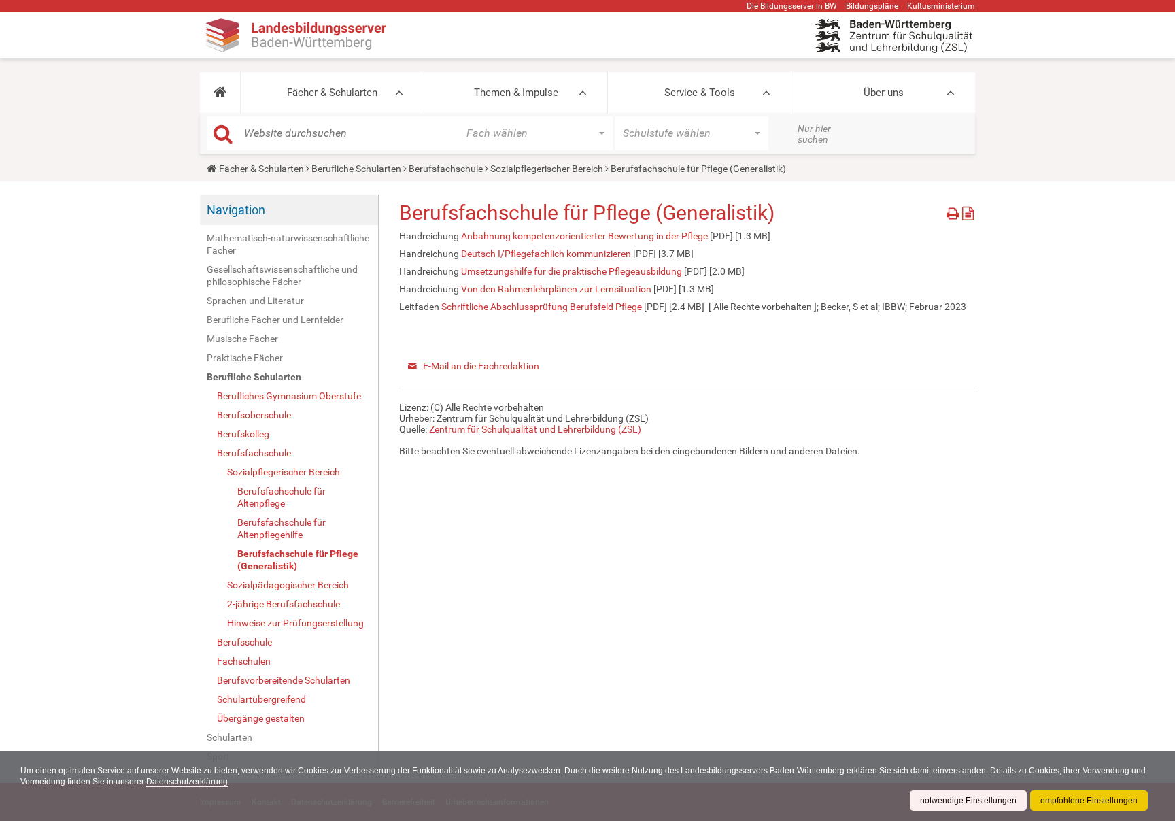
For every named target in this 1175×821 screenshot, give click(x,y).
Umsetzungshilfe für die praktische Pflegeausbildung (571, 271)
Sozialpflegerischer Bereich (546, 168)
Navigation (236, 210)
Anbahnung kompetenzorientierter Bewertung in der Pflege (584, 236)
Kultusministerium (941, 6)
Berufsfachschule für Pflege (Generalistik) (297, 559)
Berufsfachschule (446, 168)
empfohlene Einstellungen (1089, 800)
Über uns (884, 92)
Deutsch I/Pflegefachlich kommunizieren (546, 253)
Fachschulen (244, 661)
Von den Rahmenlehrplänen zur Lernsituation (556, 289)
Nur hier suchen (814, 134)
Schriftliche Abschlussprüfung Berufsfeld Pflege (541, 306)
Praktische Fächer (245, 357)
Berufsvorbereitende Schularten (283, 680)
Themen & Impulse (516, 92)
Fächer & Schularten (332, 92)
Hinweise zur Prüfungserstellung (295, 623)
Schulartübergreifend (261, 699)
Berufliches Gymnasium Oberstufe (289, 395)
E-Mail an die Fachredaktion (481, 366)
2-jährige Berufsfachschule (283, 604)
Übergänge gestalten (261, 718)
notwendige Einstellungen (968, 800)
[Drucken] (954, 211)
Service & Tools (699, 92)
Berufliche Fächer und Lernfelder (275, 319)
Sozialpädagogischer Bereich (288, 585)
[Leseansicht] (968, 211)
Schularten (229, 737)
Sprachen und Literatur (255, 300)
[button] (220, 92)
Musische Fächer (242, 338)
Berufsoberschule (254, 414)
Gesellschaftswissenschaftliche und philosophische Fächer (282, 275)
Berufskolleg (243, 434)
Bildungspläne (872, 6)
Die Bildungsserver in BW (792, 6)
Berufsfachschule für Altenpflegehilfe (281, 528)
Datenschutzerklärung (187, 781)
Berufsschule (244, 642)
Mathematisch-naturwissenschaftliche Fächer (288, 244)
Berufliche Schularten (356, 168)
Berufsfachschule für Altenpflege (281, 497)
